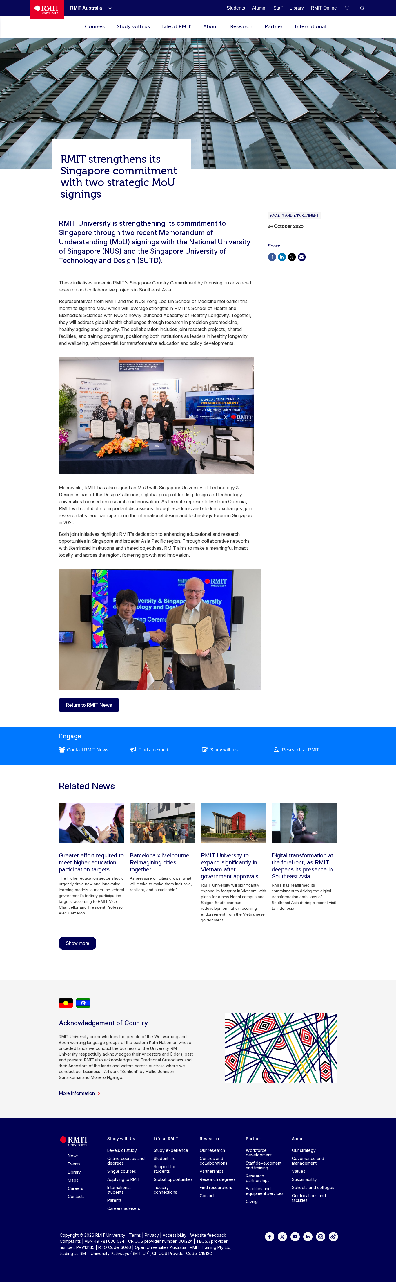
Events (74, 1163)
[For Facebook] (269, 1236)
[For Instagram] (320, 1236)
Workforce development (259, 1152)
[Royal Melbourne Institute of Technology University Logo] (47, 9)
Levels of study (122, 1150)
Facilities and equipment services (265, 1191)
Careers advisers (123, 1208)
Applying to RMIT (123, 1179)
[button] (362, 8)
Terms (135, 1235)
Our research (212, 1150)
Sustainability (304, 1179)
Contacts (76, 1196)
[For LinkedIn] (308, 1236)
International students (119, 1190)
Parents (114, 1200)
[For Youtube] (295, 1236)
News (73, 1155)
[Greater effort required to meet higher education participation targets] (91, 823)
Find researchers (216, 1187)
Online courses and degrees (126, 1160)
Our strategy (304, 1150)
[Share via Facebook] (272, 256)
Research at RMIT (300, 749)
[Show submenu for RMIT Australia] (108, 8)
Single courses (121, 1171)
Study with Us (121, 1138)
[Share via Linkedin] (281, 256)
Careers (75, 1188)
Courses (95, 27)
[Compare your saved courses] (351, 8)
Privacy (152, 1235)
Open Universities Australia (160, 1247)
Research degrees (218, 1179)
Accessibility (174, 1235)
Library (74, 1172)
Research (241, 27)
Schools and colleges (313, 1187)
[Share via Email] (301, 256)
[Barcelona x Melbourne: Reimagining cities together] (162, 823)
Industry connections (165, 1190)
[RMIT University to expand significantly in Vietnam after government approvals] (233, 823)
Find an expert (153, 749)
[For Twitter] (282, 1236)
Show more (77, 943)
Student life (165, 1158)
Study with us (133, 27)
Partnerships (212, 1171)
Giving (252, 1201)
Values (298, 1171)
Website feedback (208, 1235)
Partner (274, 27)
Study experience (171, 1150)
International (310, 27)
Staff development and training (263, 1165)
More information (77, 1093)
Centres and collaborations (213, 1160)
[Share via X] (291, 256)
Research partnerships (258, 1178)
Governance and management (308, 1160)
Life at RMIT (176, 27)
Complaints (70, 1241)
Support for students (165, 1169)
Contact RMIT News (87, 749)
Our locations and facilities (309, 1198)
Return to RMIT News (89, 705)
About (210, 27)
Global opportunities (173, 1179)
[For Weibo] (333, 1236)
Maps (73, 1180)
